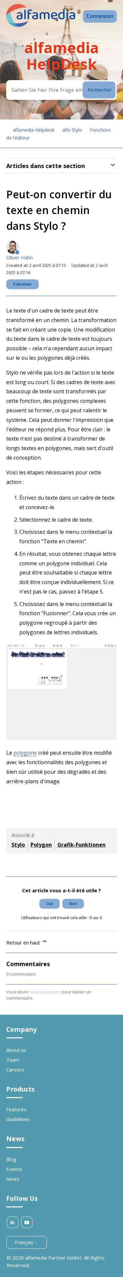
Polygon (41, 844)
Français (24, 1242)
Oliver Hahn (19, 257)
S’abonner (22, 284)
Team (12, 1059)
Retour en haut (23, 942)
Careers (15, 1069)
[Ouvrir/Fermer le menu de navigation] (78, 16)
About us (16, 1050)
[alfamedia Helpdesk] (40, 25)
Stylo (18, 844)
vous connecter (45, 992)
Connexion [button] (99, 16)
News (12, 1179)
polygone (25, 752)
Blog (11, 1159)
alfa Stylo (72, 130)
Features (16, 1109)
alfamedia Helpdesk (33, 130)
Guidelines (18, 1119)
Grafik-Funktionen (81, 844)
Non (73, 903)
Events (14, 1169)
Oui (49, 903)
